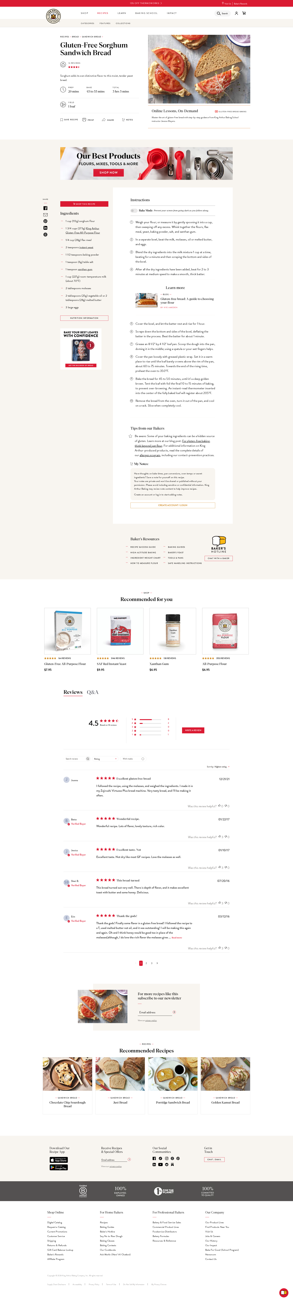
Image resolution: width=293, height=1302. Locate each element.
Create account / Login (172, 505)
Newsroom (210, 1254)
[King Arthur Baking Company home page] (53, 16)
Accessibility (77, 1284)
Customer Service (56, 1236)
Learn (122, 13)
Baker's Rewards (240, 3)
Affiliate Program (55, 1259)
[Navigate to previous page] (136, 963)
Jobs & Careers (212, 1236)
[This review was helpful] (219, 806)
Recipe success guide (143, 547)
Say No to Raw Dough (111, 1236)
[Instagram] (166, 1158)
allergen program (150, 455)
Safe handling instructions (185, 563)
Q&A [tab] (93, 692)
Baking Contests (108, 1245)
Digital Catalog (54, 1222)
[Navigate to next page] (157, 963)
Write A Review (193, 730)
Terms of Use (111, 1284)
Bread (75, 36)
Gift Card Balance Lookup (60, 1250)
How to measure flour (144, 563)
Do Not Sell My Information (134, 1284)
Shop (84, 13)
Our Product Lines (214, 1222)
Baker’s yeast (176, 552)
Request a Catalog (56, 1227)
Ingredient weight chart (145, 558)
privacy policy (151, 1020)
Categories (87, 23)
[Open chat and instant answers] (283, 1292)
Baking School (146, 13)
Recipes (103, 13)
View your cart (244, 13)
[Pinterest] (178, 1158)
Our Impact (211, 1245)
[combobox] (105, 758)
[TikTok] (160, 1158)
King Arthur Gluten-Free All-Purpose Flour (83, 230)
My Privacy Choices (158, 1284)
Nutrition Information (84, 318)
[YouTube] (160, 1165)
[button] (150, 720)
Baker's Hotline (107, 1231)
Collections (123, 23)
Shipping (51, 1241)
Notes (129, 119)
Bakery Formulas (161, 1236)
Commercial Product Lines (166, 1227)
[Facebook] (154, 1158)
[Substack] (172, 1165)
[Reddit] (166, 1165)
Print (90, 120)
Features (105, 23)
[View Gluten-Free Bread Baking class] (199, 116)
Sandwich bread (91, 36)
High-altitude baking (143, 552)
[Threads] (172, 1158)
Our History (211, 1241)
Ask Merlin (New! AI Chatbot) (115, 1254)
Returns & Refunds (57, 1245)
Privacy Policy (94, 1284)
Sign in (236, 13)
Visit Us (227, 3)
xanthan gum (85, 269)
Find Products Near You (217, 1227)
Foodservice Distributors (165, 1231)
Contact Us (211, 1259)
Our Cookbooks (108, 1250)
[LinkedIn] (154, 1165)
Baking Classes (107, 1241)
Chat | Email (214, 1159)
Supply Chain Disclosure (56, 1284)
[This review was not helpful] (226, 806)
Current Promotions (57, 1231)
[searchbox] (74, 758)
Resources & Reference (164, 1241)
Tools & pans (175, 558)
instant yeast (86, 247)
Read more (177, 938)
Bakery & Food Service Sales (167, 1222)
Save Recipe (71, 119)
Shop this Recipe (85, 204)
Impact (172, 13)
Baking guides (176, 547)
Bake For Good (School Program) (222, 1250)
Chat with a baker (219, 558)
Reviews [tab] (73, 692)
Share (110, 120)
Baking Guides (107, 1227)
